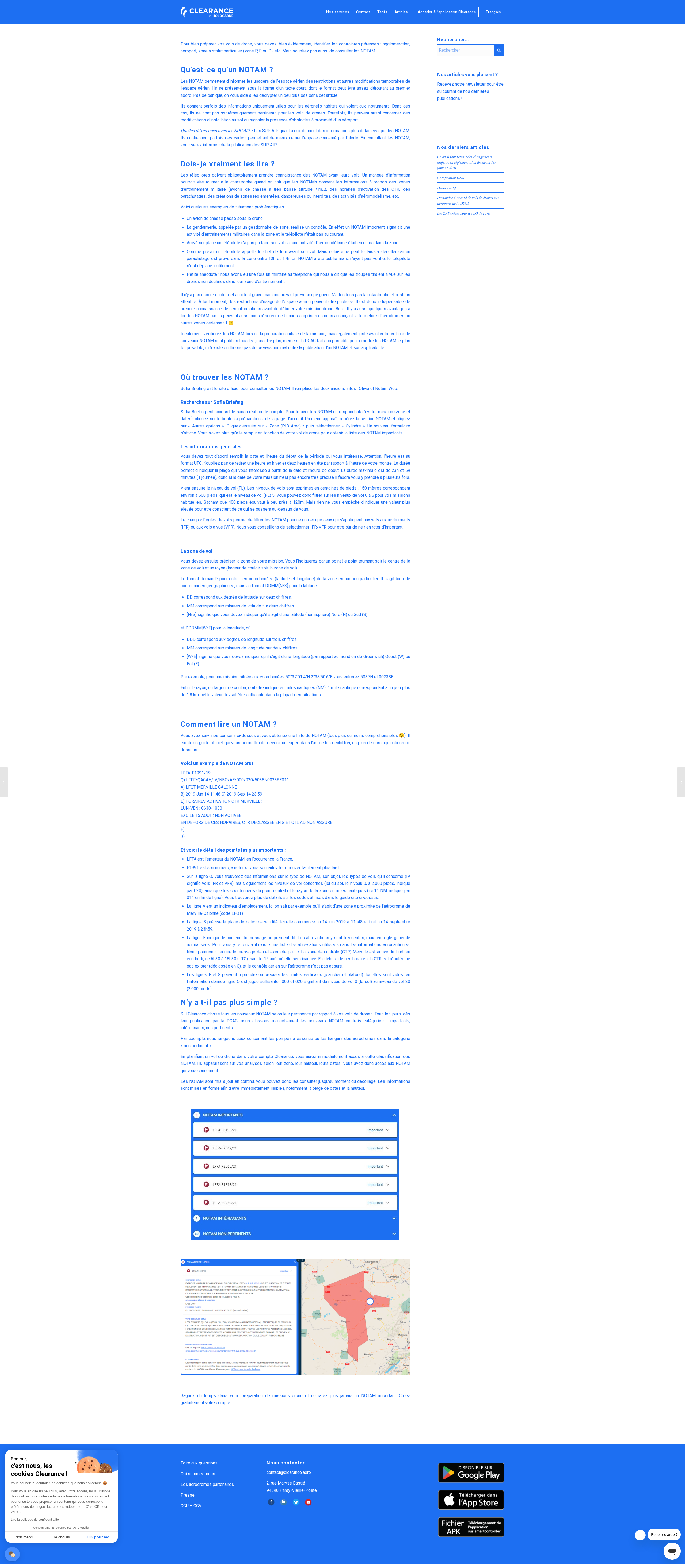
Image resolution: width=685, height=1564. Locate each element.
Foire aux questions (199, 1463)
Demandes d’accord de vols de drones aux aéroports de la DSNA (468, 200)
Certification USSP (451, 177)
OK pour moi (99, 1537)
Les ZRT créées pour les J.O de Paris (463, 213)
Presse (188, 1495)
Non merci (24, 1537)
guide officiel (211, 742)
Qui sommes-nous (198, 1473)
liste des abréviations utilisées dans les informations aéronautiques (344, 944)
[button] (12, 1554)
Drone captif (446, 187)
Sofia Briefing (193, 388)
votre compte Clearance (270, 1056)
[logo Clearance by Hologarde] (207, 12)
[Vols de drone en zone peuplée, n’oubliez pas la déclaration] (681, 782)
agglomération (396, 44)
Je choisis (61, 1537)
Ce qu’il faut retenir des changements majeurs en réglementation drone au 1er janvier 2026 (466, 162)
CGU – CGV (191, 1505)
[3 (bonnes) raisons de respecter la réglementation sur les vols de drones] (4, 782)
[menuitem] (338, 12)
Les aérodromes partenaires (207, 1484)
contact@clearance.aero (289, 1472)
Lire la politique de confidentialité (35, 1519)
